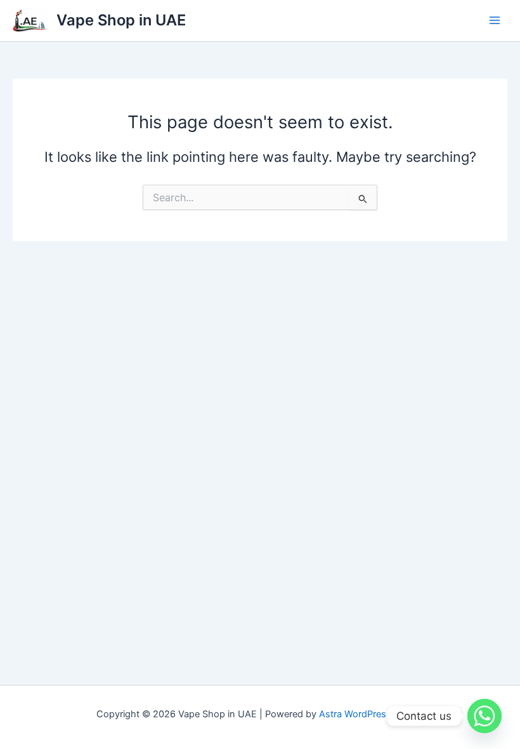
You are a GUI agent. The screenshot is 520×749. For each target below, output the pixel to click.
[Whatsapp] (484, 716)
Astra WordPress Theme (371, 714)
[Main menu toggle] (494, 20)
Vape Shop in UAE (121, 20)
